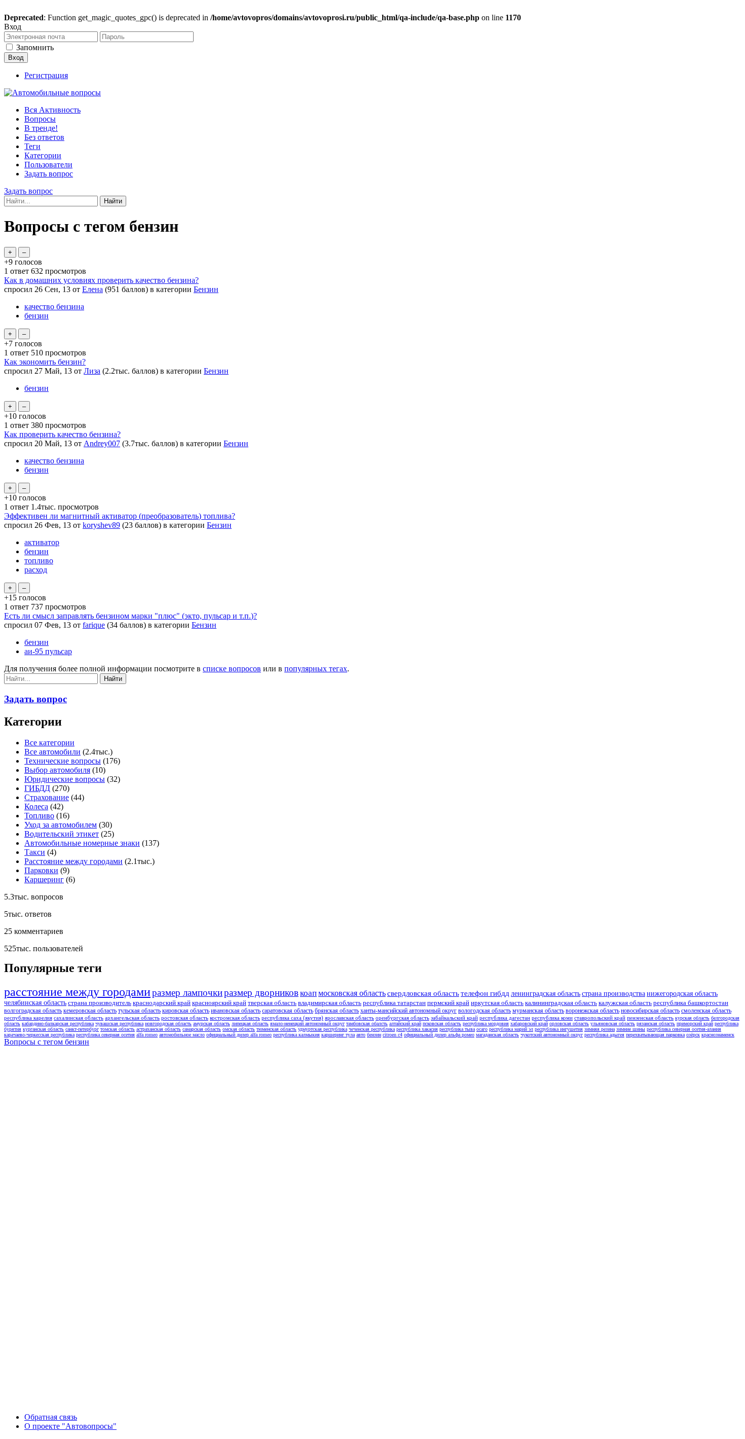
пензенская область (650, 1018)
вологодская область (484, 1010)
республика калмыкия (296, 1034)
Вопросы (40, 119)
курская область (692, 1018)
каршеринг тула (338, 1034)
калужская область (625, 1002)
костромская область (235, 1018)
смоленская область (706, 1010)
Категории (42, 155)
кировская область (185, 1010)
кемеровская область (90, 1010)
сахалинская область (78, 1018)
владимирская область (329, 1002)
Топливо (39, 815)
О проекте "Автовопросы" (70, 1426)
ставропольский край (599, 1018)
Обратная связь (50, 1417)
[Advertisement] (80, 1203)
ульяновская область (612, 1023)
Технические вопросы (62, 761)
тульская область (139, 1010)
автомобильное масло (182, 1034)
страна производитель (99, 1002)
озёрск (693, 1034)
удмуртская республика (322, 1029)
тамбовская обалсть (367, 1023)
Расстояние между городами (73, 861)
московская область (352, 993)
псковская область (442, 1023)
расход (35, 569)
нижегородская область (682, 993)
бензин (36, 315)
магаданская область (497, 1034)
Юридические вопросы (64, 779)
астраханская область (158, 1029)
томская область (117, 1029)
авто (360, 1034)
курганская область (43, 1029)
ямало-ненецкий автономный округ (307, 1023)
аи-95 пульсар (48, 651)
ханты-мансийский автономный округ (408, 1010)
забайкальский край (454, 1018)
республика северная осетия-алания (684, 1029)
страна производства (613, 993)
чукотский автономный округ (551, 1034)
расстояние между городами (77, 991)
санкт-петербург (82, 1029)
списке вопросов (232, 668)
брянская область (337, 1010)
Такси (34, 852)
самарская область (201, 1029)
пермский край (448, 1002)
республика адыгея (604, 1034)
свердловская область (423, 993)
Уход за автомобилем (60, 824)
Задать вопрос (48, 173)
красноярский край (219, 1002)
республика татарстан (394, 1002)
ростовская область (184, 1018)
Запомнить (35, 47)
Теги (32, 146)
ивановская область (235, 1010)
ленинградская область (545, 993)
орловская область (569, 1023)
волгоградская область (33, 1010)
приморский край (695, 1023)
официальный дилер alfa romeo (239, 1034)
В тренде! (41, 128)
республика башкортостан (690, 1002)
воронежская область (592, 1010)
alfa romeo (147, 1034)
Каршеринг (44, 879)
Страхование (46, 797)
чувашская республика (119, 1023)
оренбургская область (402, 1018)
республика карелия (28, 1018)
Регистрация (46, 75)
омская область (238, 1029)
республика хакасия (417, 1029)
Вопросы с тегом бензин (46, 1041)
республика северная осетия (105, 1034)
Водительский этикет (61, 834)
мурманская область (538, 1010)
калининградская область (561, 1002)
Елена (92, 289)
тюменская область (276, 1029)
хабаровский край (529, 1023)
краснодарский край (162, 1002)
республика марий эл (511, 1029)
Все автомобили (52, 751)
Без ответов (44, 137)
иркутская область (497, 1002)
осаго (482, 1029)
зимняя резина (599, 1029)
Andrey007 (102, 443)
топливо (38, 560)
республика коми (552, 1018)
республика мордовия (486, 1023)
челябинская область (35, 1002)
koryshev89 (101, 525)
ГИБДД (37, 788)
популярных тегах (315, 668)
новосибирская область (650, 1010)
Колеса (36, 806)
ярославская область (349, 1018)
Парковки (41, 870)
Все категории (49, 742)
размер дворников (261, 992)
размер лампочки (187, 992)
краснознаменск (717, 1034)
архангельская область (132, 1018)
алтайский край (405, 1023)
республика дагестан (504, 1018)
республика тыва (457, 1029)
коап (308, 993)
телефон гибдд (485, 993)
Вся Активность (52, 109)
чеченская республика (372, 1029)
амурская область (211, 1023)
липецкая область (250, 1023)
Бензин (206, 289)
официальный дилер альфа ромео (439, 1034)
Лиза (92, 371)
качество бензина (54, 306)
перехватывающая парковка (655, 1034)
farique (94, 625)
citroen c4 (392, 1034)
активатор (41, 542)
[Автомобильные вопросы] (52, 92)
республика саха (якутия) (292, 1018)
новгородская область (168, 1023)
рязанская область (656, 1023)
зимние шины (630, 1029)
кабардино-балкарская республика (58, 1023)
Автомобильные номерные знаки (82, 843)
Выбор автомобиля (57, 770)
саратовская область (287, 1010)
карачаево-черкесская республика (39, 1034)
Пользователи (48, 164)
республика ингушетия (559, 1029)
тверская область (272, 1002)
